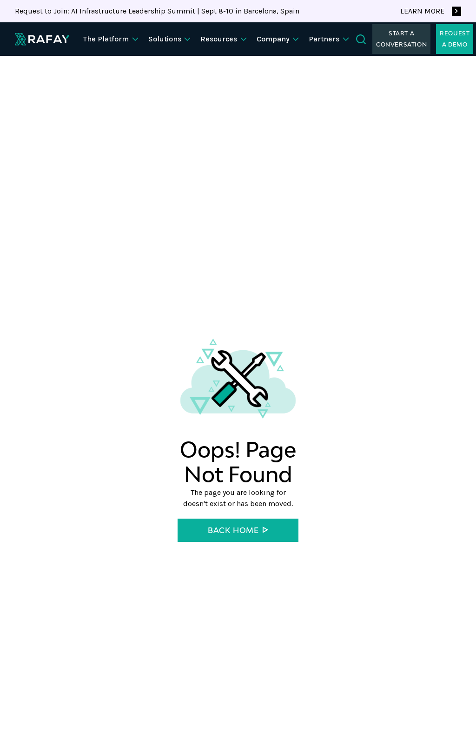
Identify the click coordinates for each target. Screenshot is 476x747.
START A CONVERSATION (401, 39)
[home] (42, 39)
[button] (112, 39)
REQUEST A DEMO (454, 39)
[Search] (361, 39)
